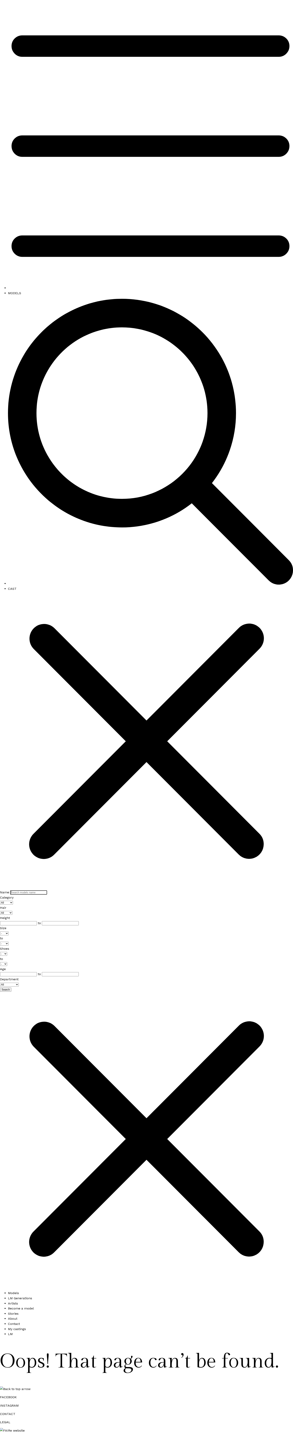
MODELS (14, 293)
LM (10, 1334)
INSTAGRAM (9, 1405)
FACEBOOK (8, 1397)
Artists (13, 1303)
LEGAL (5, 1422)
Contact (14, 1324)
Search (6, 989)
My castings (17, 1329)
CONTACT (7, 1414)
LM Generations (20, 1298)
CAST (12, 589)
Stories (13, 1313)
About (12, 1318)
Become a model (21, 1308)
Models (13, 1293)
